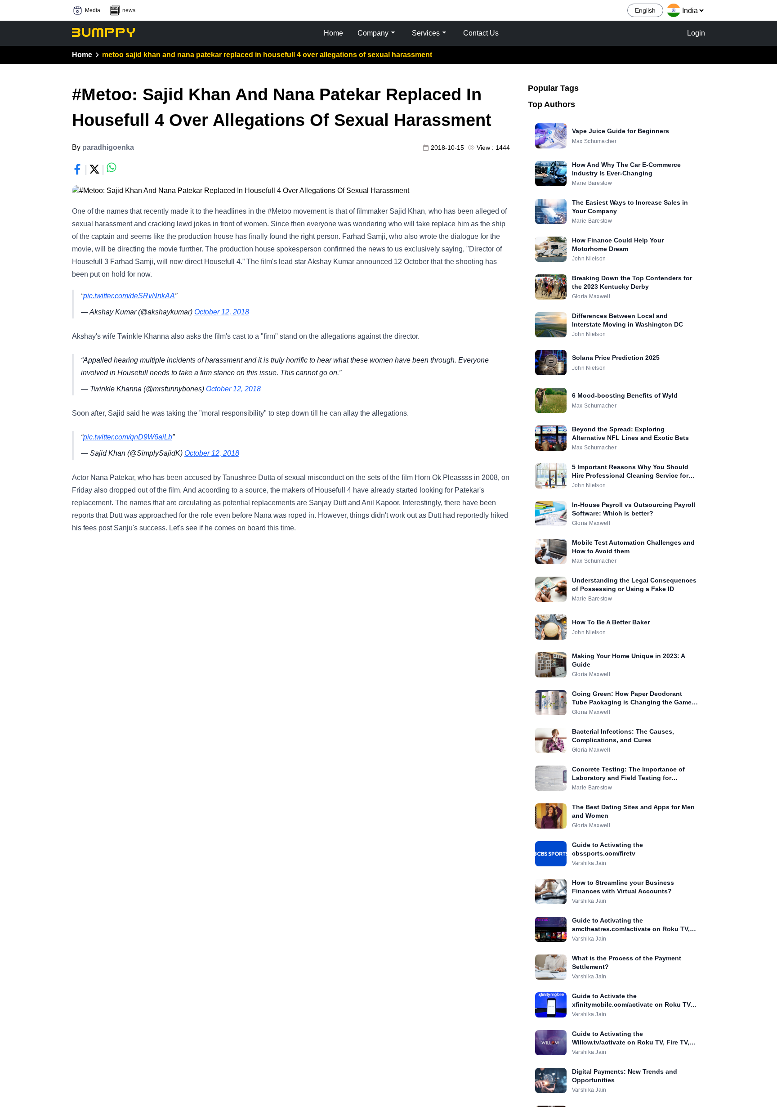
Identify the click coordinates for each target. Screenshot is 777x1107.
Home (82, 54)
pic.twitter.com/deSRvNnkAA (129, 296)
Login (696, 33)
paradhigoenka (108, 147)
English (645, 10)
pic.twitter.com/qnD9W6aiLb (127, 437)
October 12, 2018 (221, 312)
